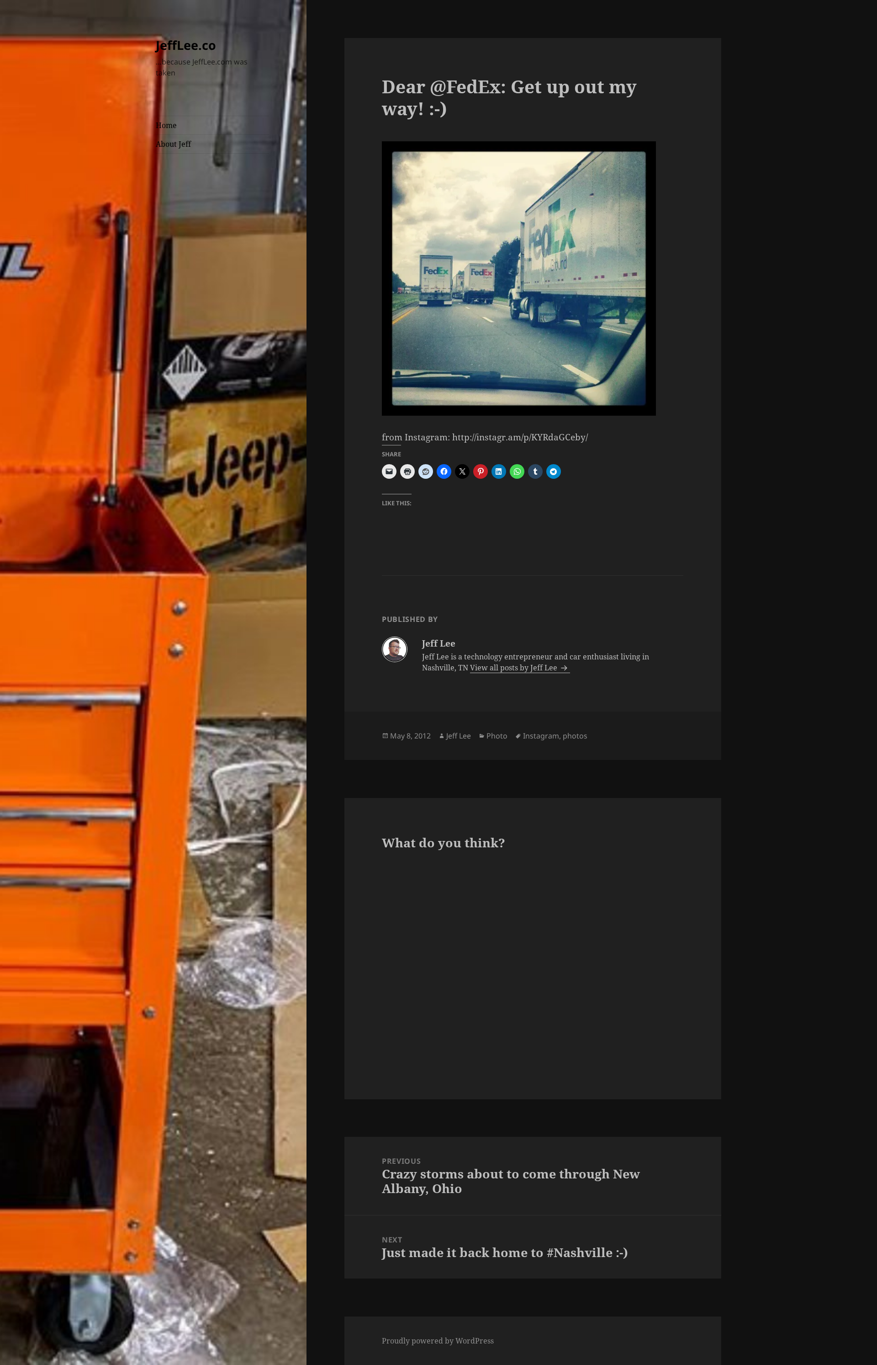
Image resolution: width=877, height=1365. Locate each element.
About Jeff (173, 144)
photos (575, 736)
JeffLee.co (186, 45)
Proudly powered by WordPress (438, 1341)
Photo (496, 736)
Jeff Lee (458, 736)
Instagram (541, 736)
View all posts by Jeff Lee (514, 668)
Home (166, 125)
